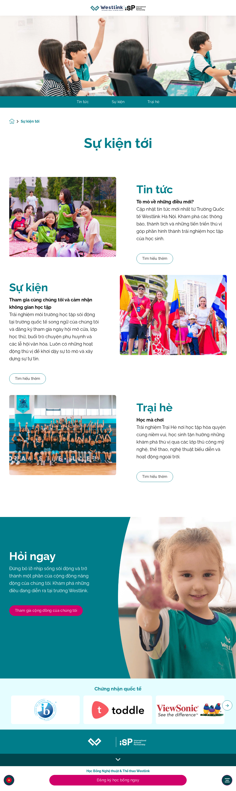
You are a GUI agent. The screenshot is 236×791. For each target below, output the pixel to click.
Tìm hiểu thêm (154, 258)
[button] (9, 780)
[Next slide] (227, 705)
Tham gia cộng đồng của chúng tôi (46, 610)
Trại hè (153, 102)
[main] (118, 403)
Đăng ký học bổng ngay (118, 780)
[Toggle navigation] (227, 780)
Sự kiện (118, 102)
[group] (45, 710)
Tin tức (83, 102)
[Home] (118, 8)
